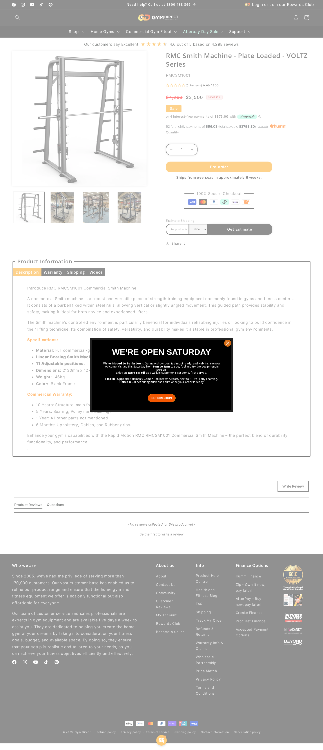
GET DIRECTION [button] (161, 398)
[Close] (227, 343)
